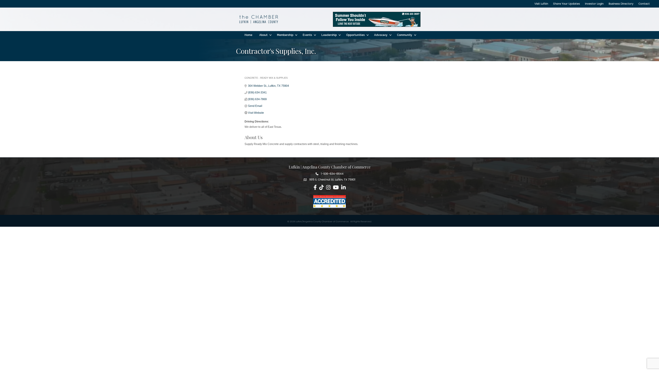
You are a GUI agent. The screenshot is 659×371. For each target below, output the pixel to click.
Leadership (329, 35)
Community (404, 35)
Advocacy (381, 35)
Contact (644, 4)
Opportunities (355, 35)
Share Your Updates (566, 4)
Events (307, 35)
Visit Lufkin (541, 4)
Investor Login (594, 4)
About (263, 35)
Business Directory (621, 4)
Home (248, 35)
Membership (285, 35)
